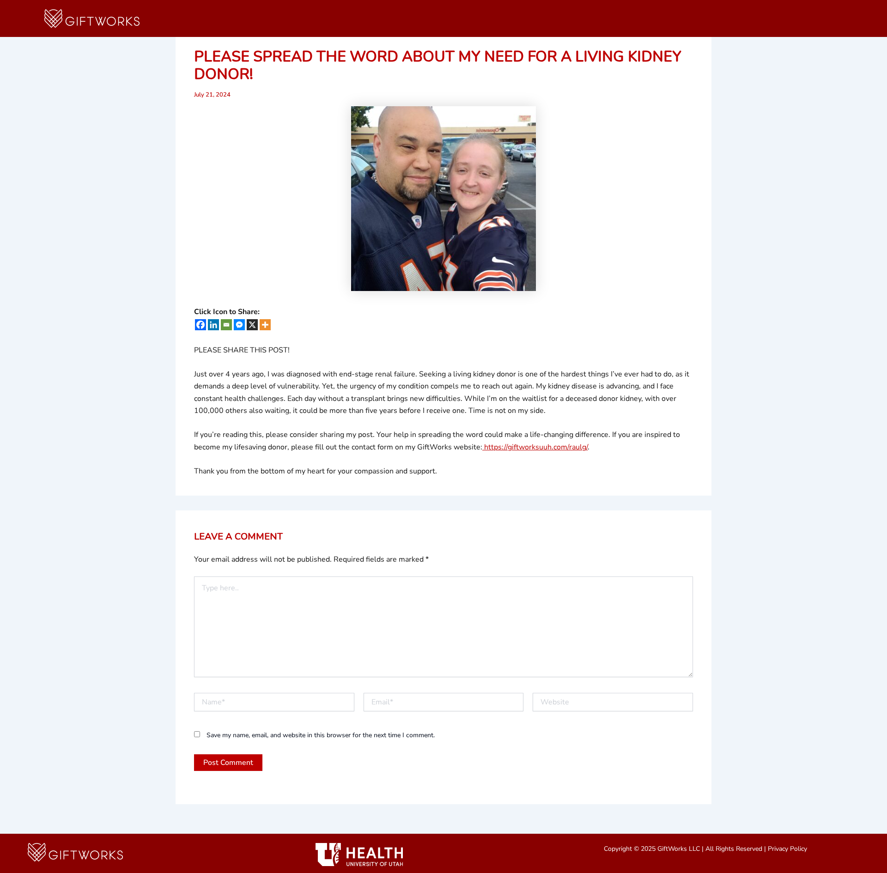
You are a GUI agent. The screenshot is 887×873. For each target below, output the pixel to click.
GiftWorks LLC (678, 848)
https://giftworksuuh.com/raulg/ (535, 447)
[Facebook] (200, 324)
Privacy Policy (787, 848)
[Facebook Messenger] (239, 324)
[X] (252, 324)
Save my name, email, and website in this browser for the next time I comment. (321, 735)
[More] (265, 324)
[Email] (226, 324)
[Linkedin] (213, 324)
